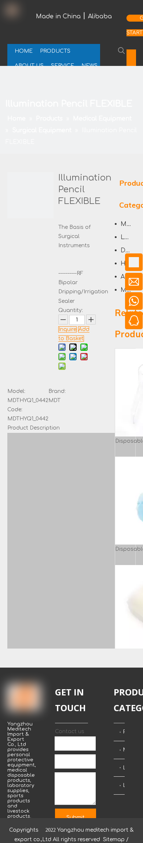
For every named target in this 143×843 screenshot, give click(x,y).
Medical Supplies (128, 224)
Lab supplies (124, 767)
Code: (14, 409)
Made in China (58, 16)
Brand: (57, 391)
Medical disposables (124, 750)
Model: (16, 391)
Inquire (67, 329)
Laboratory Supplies (128, 237)
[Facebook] (131, 54)
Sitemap (114, 839)
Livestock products (124, 785)
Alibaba (100, 16)
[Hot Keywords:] (121, 50)
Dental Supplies (128, 250)
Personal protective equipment (124, 732)
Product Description (33, 428)
